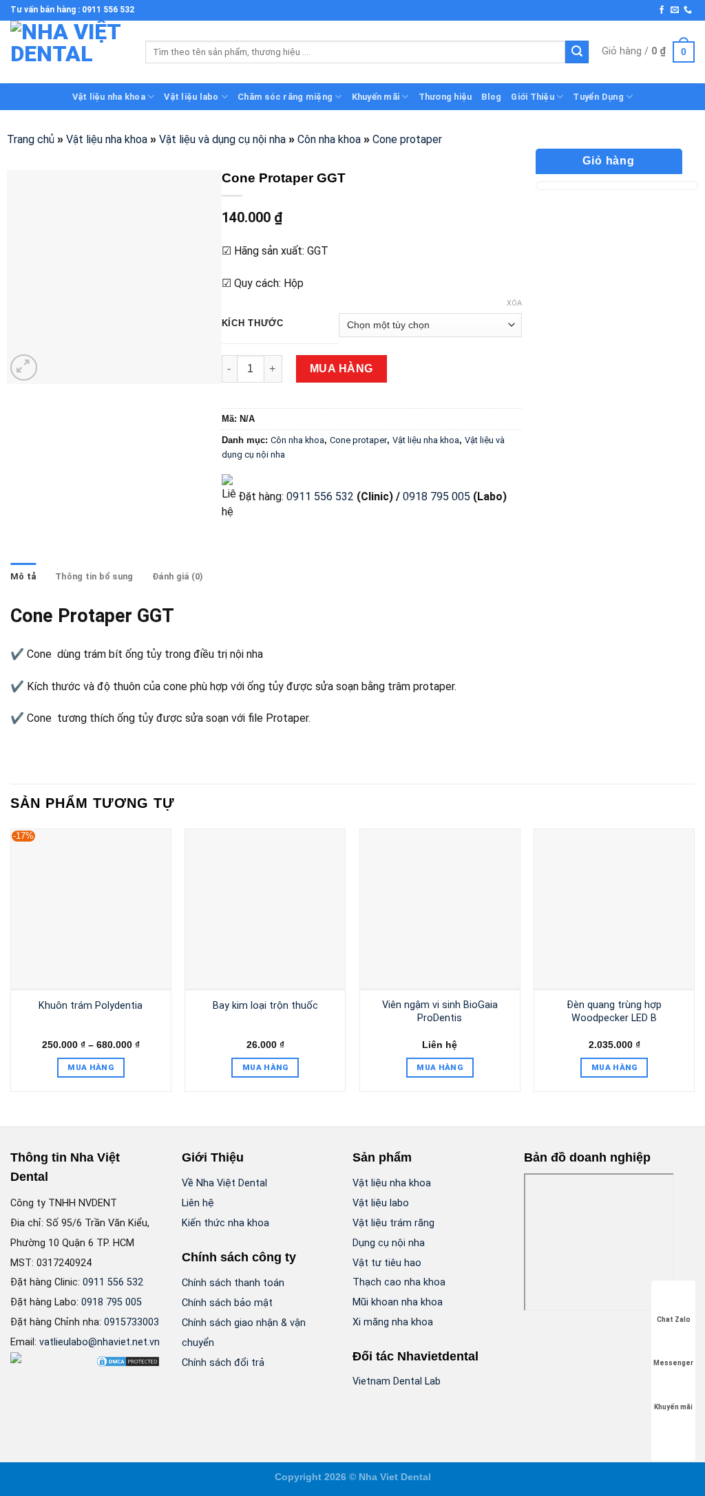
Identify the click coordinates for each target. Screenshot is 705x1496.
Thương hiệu (445, 97)
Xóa (514, 303)
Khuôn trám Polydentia (91, 1006)
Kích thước (253, 323)
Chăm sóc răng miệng (285, 97)
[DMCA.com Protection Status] (128, 1360)
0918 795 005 (435, 496)
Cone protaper (407, 139)
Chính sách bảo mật (227, 1303)
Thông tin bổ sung (94, 576)
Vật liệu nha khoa (108, 97)
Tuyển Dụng (598, 97)
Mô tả (23, 576)
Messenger (673, 1363)
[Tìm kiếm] (577, 52)
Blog (491, 97)
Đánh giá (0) (177, 576)
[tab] (23, 576)
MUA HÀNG (341, 368)
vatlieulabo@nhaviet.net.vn (99, 1342)
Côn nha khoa (329, 139)
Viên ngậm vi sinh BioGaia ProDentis (440, 1011)
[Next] (694, 965)
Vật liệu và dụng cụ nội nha (222, 139)
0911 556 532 (320, 496)
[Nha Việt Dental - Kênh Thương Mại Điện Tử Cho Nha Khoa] (67, 52)
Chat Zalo (674, 1319)
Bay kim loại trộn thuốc (265, 1006)
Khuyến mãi (376, 97)
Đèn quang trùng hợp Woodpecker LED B (614, 1011)
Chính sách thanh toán (233, 1283)
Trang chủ (30, 139)
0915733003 (131, 1322)
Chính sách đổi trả (223, 1363)
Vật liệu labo (191, 97)
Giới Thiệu (532, 97)
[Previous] (11, 965)
